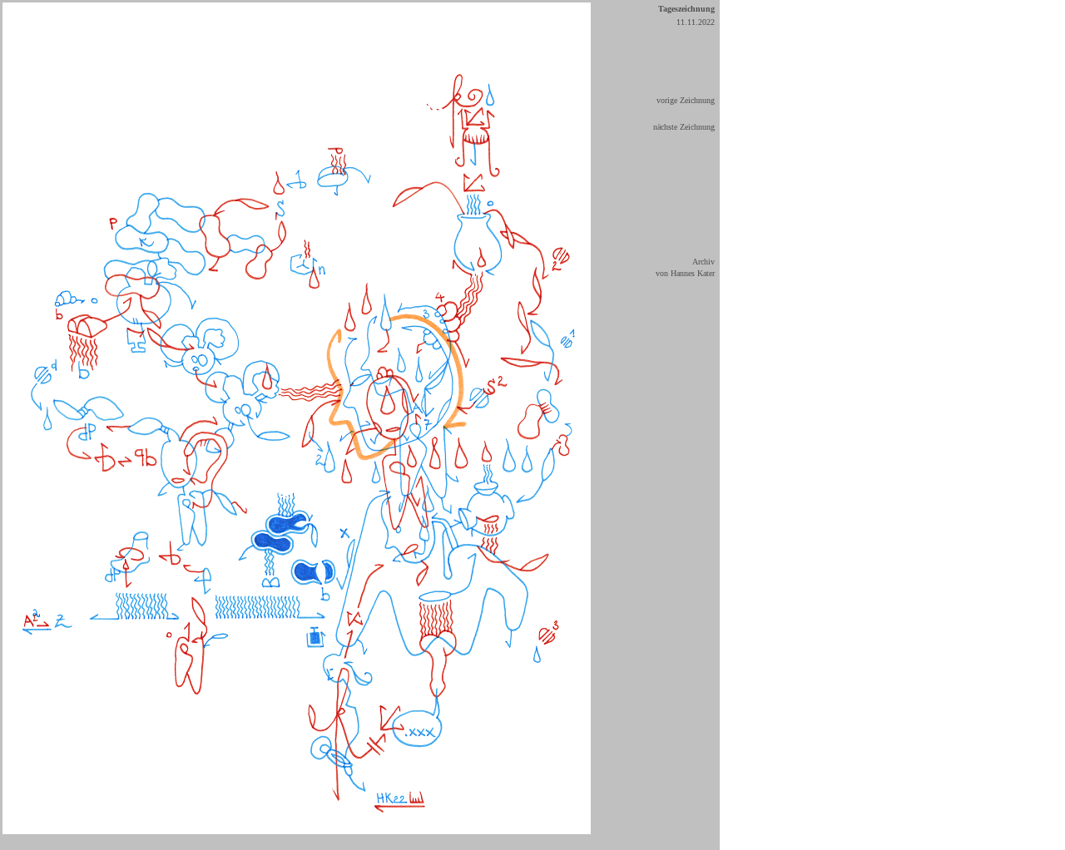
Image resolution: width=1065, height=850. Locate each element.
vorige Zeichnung (685, 100)
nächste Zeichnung (684, 126)
